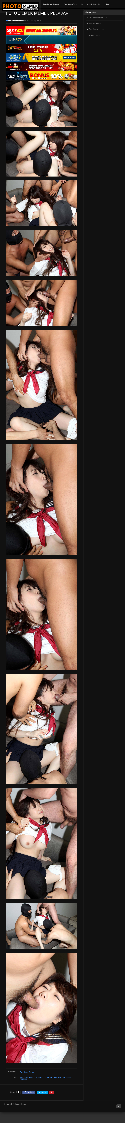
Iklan (107, 4)
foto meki (38, 1077)
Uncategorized (94, 35)
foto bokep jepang (26, 1077)
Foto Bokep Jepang (51, 4)
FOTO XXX (23, 1079)
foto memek (47, 1077)
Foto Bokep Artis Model (90, 4)
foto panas (58, 1077)
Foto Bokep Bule (70, 4)
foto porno (67, 1077)
